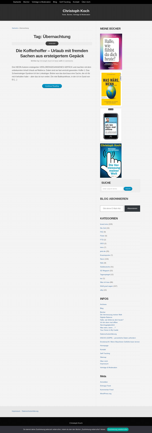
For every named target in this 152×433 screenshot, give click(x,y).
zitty (101, 290)
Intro (102, 247)
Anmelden (104, 382)
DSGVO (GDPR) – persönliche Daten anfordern (118, 338)
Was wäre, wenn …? (108, 328)
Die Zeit (103, 228)
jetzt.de (103, 251)
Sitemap (103, 357)
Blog (55, 2)
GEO (102, 243)
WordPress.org (105, 393)
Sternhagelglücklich (107, 325)
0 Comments (68, 61)
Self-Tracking (65, 2)
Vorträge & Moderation (41, 2)
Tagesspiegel (105, 274)
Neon (56, 61)
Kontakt (76, 2)
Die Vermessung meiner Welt (111, 315)
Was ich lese (104, 282)
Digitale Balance (106, 317)
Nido (102, 263)
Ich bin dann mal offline (109, 322)
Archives (103, 304)
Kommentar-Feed (106, 390)
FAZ (101, 232)
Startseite (17, 2)
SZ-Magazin (104, 271)
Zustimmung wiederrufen (118, 429)
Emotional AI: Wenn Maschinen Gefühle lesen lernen (120, 342)
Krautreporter (105, 255)
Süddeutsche (105, 267)
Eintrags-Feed (105, 386)
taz (101, 278)
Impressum (104, 364)
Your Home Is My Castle (109, 330)
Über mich (86, 2)
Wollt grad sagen (106, 286)
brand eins (104, 224)
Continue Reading (52, 86)
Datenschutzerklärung (108, 334)
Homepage (104, 346)
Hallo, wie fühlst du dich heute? (112, 320)
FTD (101, 240)
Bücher (26, 2)
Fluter (102, 236)
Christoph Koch (76, 11)
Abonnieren (132, 208)
